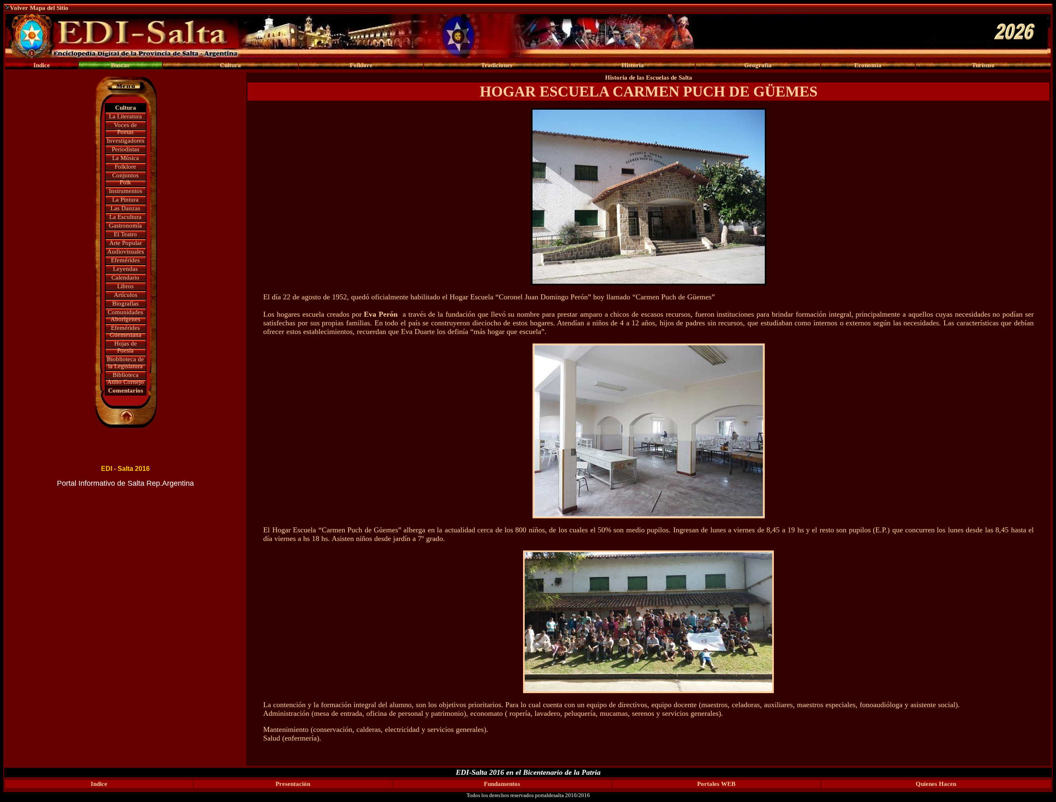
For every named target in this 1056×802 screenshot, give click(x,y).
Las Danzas (125, 208)
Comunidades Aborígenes (125, 315)
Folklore (125, 166)
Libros (125, 286)
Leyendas (125, 269)
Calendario (125, 277)
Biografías (125, 303)
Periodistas (125, 149)
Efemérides (125, 260)
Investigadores (125, 140)
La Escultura (125, 217)
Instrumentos (125, 191)
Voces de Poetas (125, 128)
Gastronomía (125, 225)
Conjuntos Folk (125, 179)
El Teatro (125, 234)
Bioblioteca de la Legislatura (125, 362)
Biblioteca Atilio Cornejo (125, 378)
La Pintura (125, 199)
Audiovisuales (125, 251)
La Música (125, 158)
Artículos (125, 295)
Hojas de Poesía (125, 347)
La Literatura (125, 116)
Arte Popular (125, 243)
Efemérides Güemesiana (125, 331)
